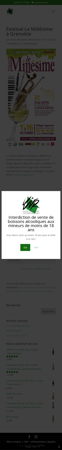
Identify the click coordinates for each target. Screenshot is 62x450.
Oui (25, 247)
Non (36, 247)
